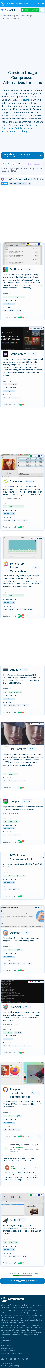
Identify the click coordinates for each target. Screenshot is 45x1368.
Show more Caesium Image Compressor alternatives (23, 1281)
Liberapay (26, 1335)
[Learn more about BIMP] (5, 1220)
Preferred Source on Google (11, 1353)
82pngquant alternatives (11, 813)
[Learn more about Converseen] (5, 481)
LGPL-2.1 (20, 297)
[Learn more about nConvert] (5, 1007)
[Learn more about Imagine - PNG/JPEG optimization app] (5, 1089)
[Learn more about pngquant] (5, 801)
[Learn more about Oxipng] (5, 670)
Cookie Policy (6, 1345)
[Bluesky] (15, 1359)
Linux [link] (6, 183)
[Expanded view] (34, 179)
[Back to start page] (3, 3)
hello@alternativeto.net (10, 1327)
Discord (27, 1327)
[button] (28, 269)
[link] (22, 1281)
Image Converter (9, 513)
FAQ (2, 1338)
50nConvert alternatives (10, 1024)
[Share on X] (9, 164)
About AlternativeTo (8, 1348)
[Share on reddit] (14, 164)
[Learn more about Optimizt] (5, 933)
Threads (33, 1330)
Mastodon (18, 1330)
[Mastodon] (11, 1359)
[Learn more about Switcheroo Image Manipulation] (5, 564)
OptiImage (26, 99)
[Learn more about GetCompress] (5, 354)
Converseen (8, 128)
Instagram (5, 1332)
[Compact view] (37, 179)
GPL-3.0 (20, 506)
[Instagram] (23, 1359)
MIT (19, 692)
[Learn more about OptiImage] (5, 269)
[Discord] (2, 1359)
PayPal (35, 1335)
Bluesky (26, 1330)
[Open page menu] (43, 3)
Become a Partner (8, 1351)
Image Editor (8, 1039)
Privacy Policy (6, 1343)
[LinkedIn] (27, 1359)
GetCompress (33, 124)
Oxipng (23, 131)
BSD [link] (24, 183)
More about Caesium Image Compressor (16, 155)
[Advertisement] (22, 43)
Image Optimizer (9, 304)
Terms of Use (6, 1340)
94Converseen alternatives (11, 498)
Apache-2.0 (21, 876)
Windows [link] (13, 183)
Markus (24, 1310)
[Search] (38, 3)
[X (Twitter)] (7, 1359)
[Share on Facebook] (4, 164)
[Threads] (19, 1359)
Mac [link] (19, 183)
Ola (17, 1310)
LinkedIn (15, 1332)
